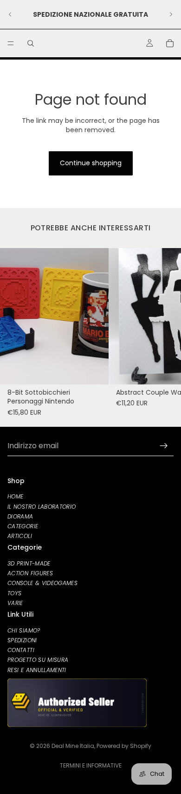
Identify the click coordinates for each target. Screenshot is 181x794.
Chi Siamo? (23, 630)
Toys (14, 593)
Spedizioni (22, 640)
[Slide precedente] (10, 14)
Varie (15, 602)
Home (15, 496)
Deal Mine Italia (73, 746)
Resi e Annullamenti (36, 669)
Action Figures (30, 573)
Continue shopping (91, 163)
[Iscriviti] (164, 446)
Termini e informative (91, 765)
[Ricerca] (30, 43)
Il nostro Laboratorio (41, 506)
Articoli (19, 536)
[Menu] (10, 43)
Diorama (20, 516)
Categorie (22, 526)
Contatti (20, 650)
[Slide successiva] (171, 14)
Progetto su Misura (37, 660)
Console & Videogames (42, 583)
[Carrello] (170, 43)
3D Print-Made (29, 563)
